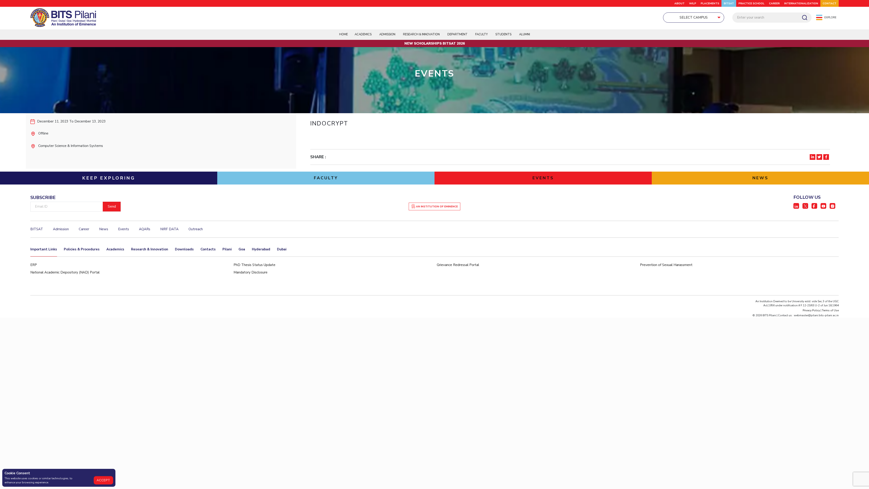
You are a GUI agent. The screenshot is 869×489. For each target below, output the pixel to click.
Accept (103, 480)
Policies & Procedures (82, 249)
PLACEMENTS (710, 3)
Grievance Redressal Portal (458, 265)
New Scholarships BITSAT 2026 (434, 43)
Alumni (524, 34)
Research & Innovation (149, 249)
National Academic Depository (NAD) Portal (65, 272)
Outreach (196, 229)
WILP (692, 3)
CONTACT (829, 3)
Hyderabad (261, 249)
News (103, 229)
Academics (115, 249)
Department (457, 34)
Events (123, 229)
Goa (242, 249)
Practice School (751, 3)
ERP (33, 265)
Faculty (481, 34)
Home (343, 34)
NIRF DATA (169, 229)
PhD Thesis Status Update (254, 265)
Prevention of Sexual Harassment (666, 265)
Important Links (43, 249)
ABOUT (679, 3)
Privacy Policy (811, 310)
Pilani (227, 249)
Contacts (208, 249)
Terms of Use (830, 310)
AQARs (144, 229)
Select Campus (694, 17)
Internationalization (801, 3)
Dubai (281, 249)
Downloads (184, 249)
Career (774, 3)
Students (503, 34)
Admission (387, 34)
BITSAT (729, 3)
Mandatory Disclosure (250, 272)
